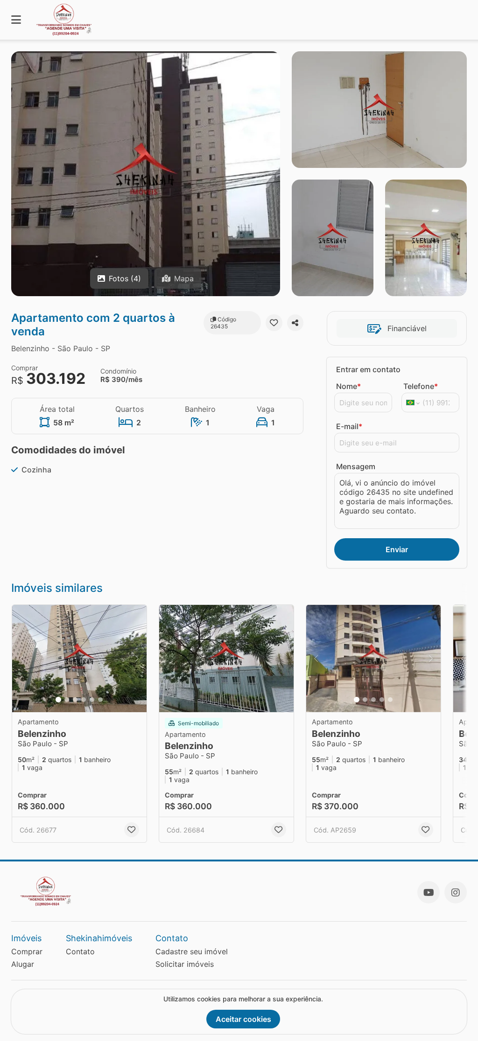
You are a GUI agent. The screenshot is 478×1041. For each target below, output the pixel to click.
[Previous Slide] (22, 658)
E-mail (349, 426)
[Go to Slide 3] (75, 699)
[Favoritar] (274, 322)
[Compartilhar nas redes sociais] (295, 322)
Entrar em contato (368, 369)
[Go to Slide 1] (58, 699)
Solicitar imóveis (184, 964)
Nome (348, 386)
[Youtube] (428, 892)
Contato (80, 951)
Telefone (420, 386)
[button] (79, 658)
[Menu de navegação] (16, 20)
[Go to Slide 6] (100, 699)
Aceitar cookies (243, 1019)
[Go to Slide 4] (83, 699)
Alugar (22, 964)
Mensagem (355, 466)
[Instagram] (455, 892)
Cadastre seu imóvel (191, 951)
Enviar (397, 549)
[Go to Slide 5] (92, 699)
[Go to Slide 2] (66, 699)
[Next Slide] (137, 658)
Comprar (26, 951)
